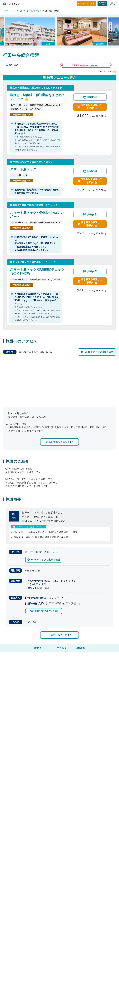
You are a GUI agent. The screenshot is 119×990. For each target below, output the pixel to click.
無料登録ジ (102, 3)
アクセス (62, 648)
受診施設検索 (32, 11)
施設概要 (80, 648)
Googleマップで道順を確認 (98, 352)
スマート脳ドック (19, 105)
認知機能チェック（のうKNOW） (26, 109)
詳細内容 (92, 97)
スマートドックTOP (13, 11)
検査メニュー (41, 648)
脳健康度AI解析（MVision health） (46, 105)
